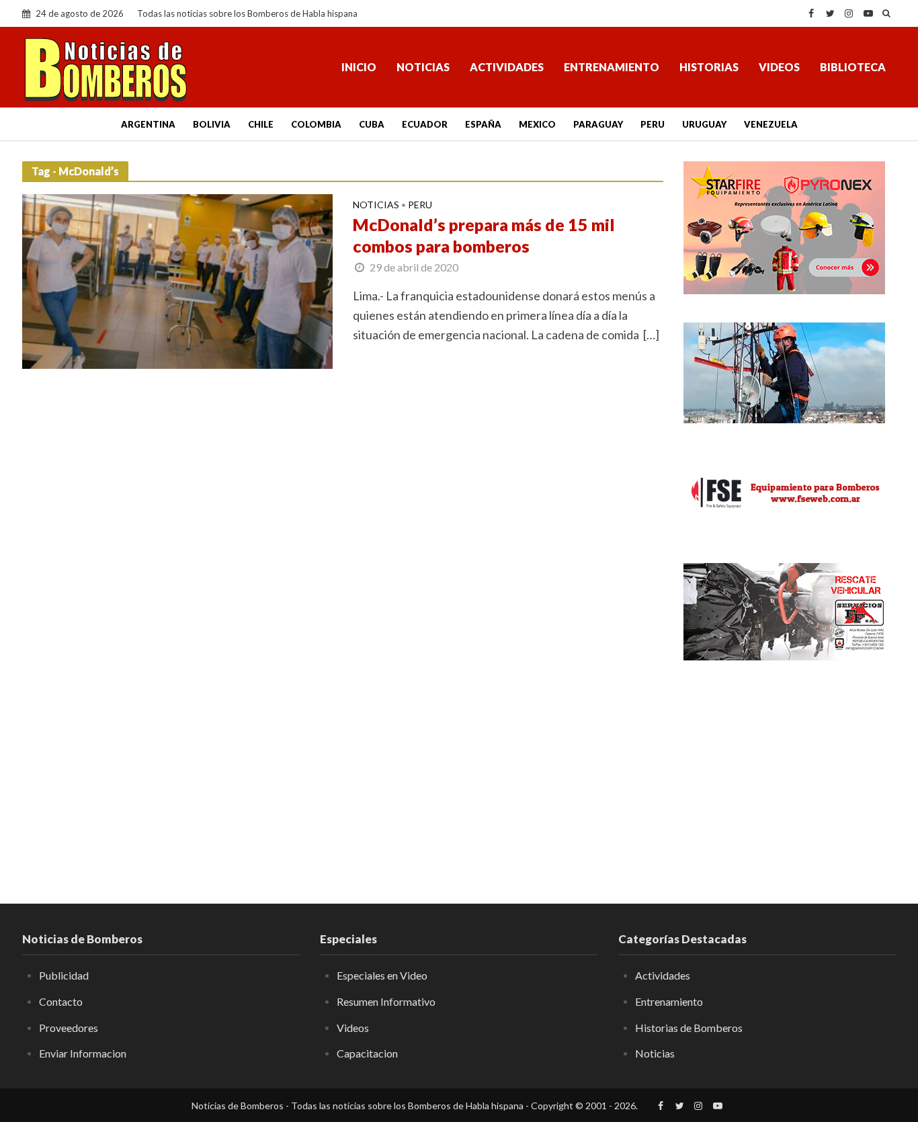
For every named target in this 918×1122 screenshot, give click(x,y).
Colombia (316, 124)
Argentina (148, 124)
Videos (779, 66)
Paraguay (598, 124)
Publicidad (64, 975)
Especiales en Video (382, 975)
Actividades (507, 66)
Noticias (423, 66)
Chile (261, 124)
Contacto (61, 1001)
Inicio (358, 66)
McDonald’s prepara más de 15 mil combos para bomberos (484, 235)
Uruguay (704, 124)
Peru (652, 124)
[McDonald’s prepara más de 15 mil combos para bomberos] (177, 279)
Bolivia (212, 124)
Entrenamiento (611, 66)
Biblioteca (853, 66)
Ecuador (425, 124)
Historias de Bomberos (689, 1027)
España (483, 124)
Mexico (537, 124)
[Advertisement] (789, 773)
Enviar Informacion (82, 1053)
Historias (709, 66)
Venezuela (771, 124)
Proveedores (68, 1027)
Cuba (371, 124)
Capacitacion (367, 1053)
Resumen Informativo (386, 1001)
